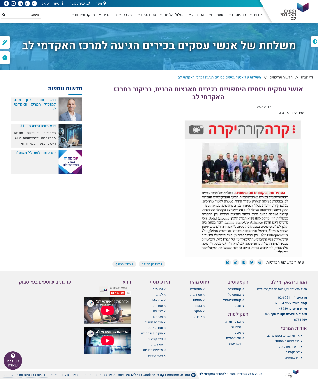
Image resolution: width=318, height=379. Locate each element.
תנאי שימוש (155, 355)
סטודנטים (148, 15)
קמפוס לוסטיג (232, 300)
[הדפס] (228, 262)
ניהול (238, 332)
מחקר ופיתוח (84, 15)
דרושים (158, 311)
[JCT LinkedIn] (20, 3)
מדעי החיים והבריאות (233, 341)
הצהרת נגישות (153, 322)
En (27, 3)
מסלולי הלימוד (174, 15)
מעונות (197, 300)
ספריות (158, 305)
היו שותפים (292, 357)
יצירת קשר (77, 3)
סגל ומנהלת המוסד (287, 341)
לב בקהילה (293, 352)
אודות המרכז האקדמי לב (283, 335)
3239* (283, 308)
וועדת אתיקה (154, 328)
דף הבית (307, 77)
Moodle (157, 300)
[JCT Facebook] (6, 3)
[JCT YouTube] (13, 3)
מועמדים (217, 15)
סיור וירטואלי (49, 3)
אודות (258, 15)
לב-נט (159, 294)
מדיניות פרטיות (153, 350)
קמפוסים (238, 15)
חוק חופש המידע (152, 333)
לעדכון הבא (125, 264)
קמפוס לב (234, 289)
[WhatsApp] (236, 262)
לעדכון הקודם (151, 264)
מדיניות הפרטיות (35, 375)
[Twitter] (252, 262)
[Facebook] (244, 262)
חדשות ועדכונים (281, 77)
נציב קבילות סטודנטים (155, 342)
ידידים (197, 317)
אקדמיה (197, 15)
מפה (99, 3)
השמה (198, 305)
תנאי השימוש (12, 375)
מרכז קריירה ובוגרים (117, 15)
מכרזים (158, 317)
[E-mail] (260, 262)
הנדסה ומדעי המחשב (232, 324)
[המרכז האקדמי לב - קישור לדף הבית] (291, 11)
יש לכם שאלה (13, 363)
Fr (34, 3)
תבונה (237, 305)
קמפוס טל (234, 294)
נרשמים (158, 289)
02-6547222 (283, 303)
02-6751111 (287, 297)
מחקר (198, 311)
